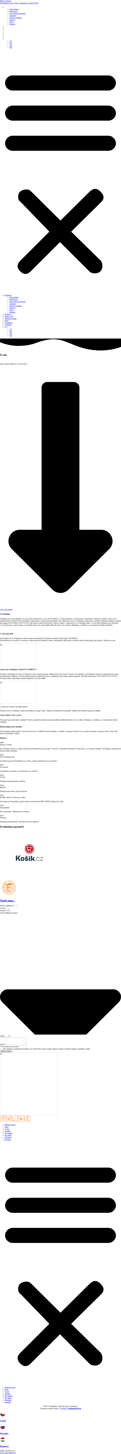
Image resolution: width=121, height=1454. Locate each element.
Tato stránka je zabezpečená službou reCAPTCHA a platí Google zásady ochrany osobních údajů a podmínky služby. (47, 1049)
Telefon (3, 911)
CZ (6, 39)
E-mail (2, 908)
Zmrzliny (12, 16)
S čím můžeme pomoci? (9, 913)
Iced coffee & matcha (17, 13)
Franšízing (9, 35)
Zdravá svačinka (15, 18)
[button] (60, 171)
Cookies (63, 1408)
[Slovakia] (2, 1429)
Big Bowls (13, 11)
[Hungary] (2, 1442)
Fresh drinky (14, 9)
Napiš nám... (7, 900)
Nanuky (12, 24)
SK (10, 43)
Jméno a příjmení (6, 906)
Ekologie (8, 1137)
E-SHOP (8, 37)
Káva (11, 22)
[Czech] (2, 1416)
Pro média (8, 1133)
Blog (6, 1127)
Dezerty (12, 20)
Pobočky (8, 26)
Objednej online (11, 30)
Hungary (4, 1446)
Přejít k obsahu (5, 1)
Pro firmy (8, 1135)
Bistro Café (9, 28)
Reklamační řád (74, 1409)
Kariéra (7, 1131)
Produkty (8, 7)
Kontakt (8, 1140)
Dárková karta (10, 1125)
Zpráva (3, 1044)
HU (10, 45)
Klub (7, 33)
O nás (7, 1129)
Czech (3, 1421)
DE (10, 47)
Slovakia (4, 1433)
